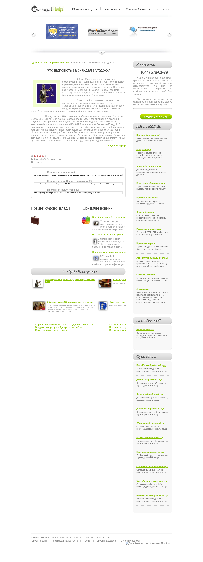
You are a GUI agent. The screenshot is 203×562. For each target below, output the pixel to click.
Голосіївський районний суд (151, 365)
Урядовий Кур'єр (117, 145)
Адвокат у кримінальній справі (152, 258)
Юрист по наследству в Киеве (50, 330)
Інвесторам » (112, 9)
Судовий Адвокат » (138, 9)
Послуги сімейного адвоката (150, 183)
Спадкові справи (145, 212)
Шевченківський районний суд (152, 495)
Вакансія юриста (145, 329)
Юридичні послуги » (84, 9)
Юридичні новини (59, 62)
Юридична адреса (145, 243)
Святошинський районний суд (152, 466)
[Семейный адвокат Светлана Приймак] (148, 543)
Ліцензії (87, 540)
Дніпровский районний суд (150, 408)
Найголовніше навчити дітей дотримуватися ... (109, 252)
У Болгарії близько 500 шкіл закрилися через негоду (70, 302)
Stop (102, 53)
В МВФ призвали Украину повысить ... (109, 217)
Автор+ (106, 537)
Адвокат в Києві (40, 537)
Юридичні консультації (148, 135)
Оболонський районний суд (150, 423)
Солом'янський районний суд (151, 481)
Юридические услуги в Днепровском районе (58, 327)
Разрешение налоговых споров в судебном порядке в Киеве (67, 324)
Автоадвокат (142, 289)
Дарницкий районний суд (149, 380)
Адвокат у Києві (39, 62)
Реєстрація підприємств (148, 229)
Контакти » (162, 9)
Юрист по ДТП (39, 540)
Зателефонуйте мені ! (156, 116)
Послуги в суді (143, 149)
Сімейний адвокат (145, 274)
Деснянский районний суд (149, 394)
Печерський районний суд (149, 437)
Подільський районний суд (150, 452)
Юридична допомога (147, 197)
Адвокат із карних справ (148, 166)
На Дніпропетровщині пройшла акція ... (109, 234)
